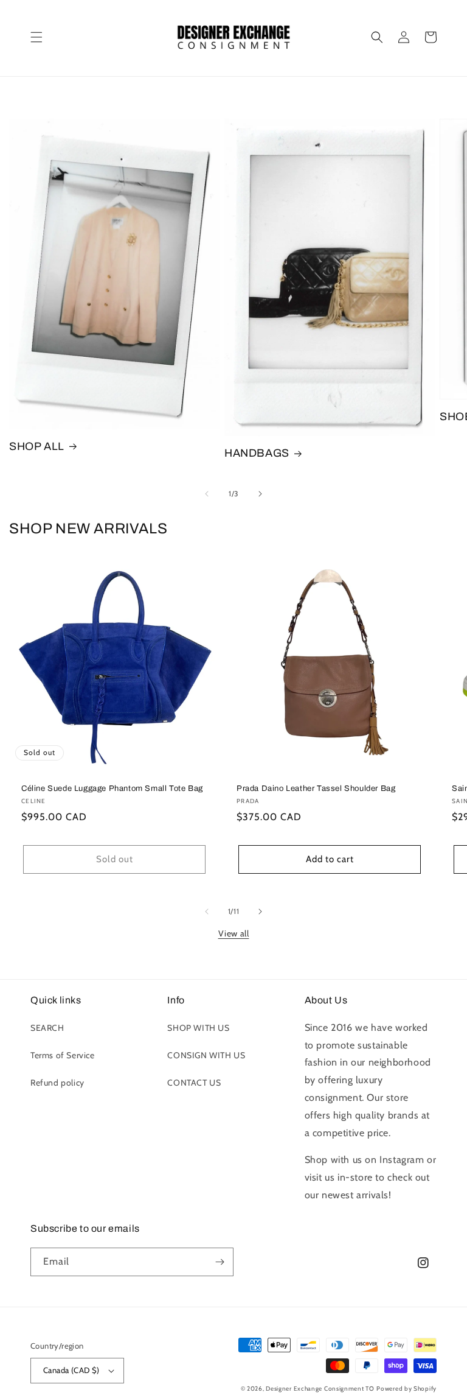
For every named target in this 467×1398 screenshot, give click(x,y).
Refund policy (57, 1082)
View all (233, 933)
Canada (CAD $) (71, 1370)
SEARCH (47, 1027)
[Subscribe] (219, 1262)
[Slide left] (206, 493)
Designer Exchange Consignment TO (320, 1389)
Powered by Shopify (406, 1389)
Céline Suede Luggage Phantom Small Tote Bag (112, 788)
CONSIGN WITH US (206, 1055)
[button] (36, 37)
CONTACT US (194, 1082)
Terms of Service (62, 1055)
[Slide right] (260, 493)
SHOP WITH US (198, 1027)
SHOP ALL (36, 446)
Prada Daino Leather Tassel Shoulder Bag (316, 788)
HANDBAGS (256, 453)
